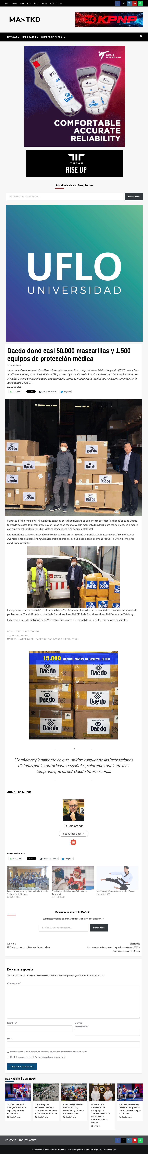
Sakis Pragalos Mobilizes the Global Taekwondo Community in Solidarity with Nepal (46, 1109)
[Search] (141, 36)
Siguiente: (113, 947)
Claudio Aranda (16, 366)
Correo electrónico (81, 1024)
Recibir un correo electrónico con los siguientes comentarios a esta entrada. (49, 1051)
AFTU (44, 3)
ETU (22, 3)
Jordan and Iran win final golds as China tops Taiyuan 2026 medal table (16, 1109)
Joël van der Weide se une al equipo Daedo (116, 891)
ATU (29, 3)
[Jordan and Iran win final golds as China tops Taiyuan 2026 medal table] (18, 1092)
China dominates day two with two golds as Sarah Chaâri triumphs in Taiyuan (130, 1109)
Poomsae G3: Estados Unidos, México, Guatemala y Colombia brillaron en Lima (73, 1109)
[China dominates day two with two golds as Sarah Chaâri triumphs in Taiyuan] (130, 1092)
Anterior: (28, 945)
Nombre (12, 1022)
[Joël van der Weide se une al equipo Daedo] (117, 878)
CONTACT (10, 1140)
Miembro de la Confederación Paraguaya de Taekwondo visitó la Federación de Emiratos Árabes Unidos (100, 1113)
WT (6, 3)
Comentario (14, 983)
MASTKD (97, 1126)
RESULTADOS (29, 37)
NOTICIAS (12, 37)
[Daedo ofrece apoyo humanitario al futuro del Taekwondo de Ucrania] (28, 878)
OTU (36, 3)
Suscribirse (99, 927)
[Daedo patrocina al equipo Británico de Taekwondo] (73, 878)
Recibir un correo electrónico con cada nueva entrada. (38, 1057)
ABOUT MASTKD (28, 1140)
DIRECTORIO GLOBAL (52, 37)
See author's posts (73, 833)
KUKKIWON (56, 3)
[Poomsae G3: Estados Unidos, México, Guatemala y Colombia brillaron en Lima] (74, 1092)
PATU (14, 3)
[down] (18, 37)
